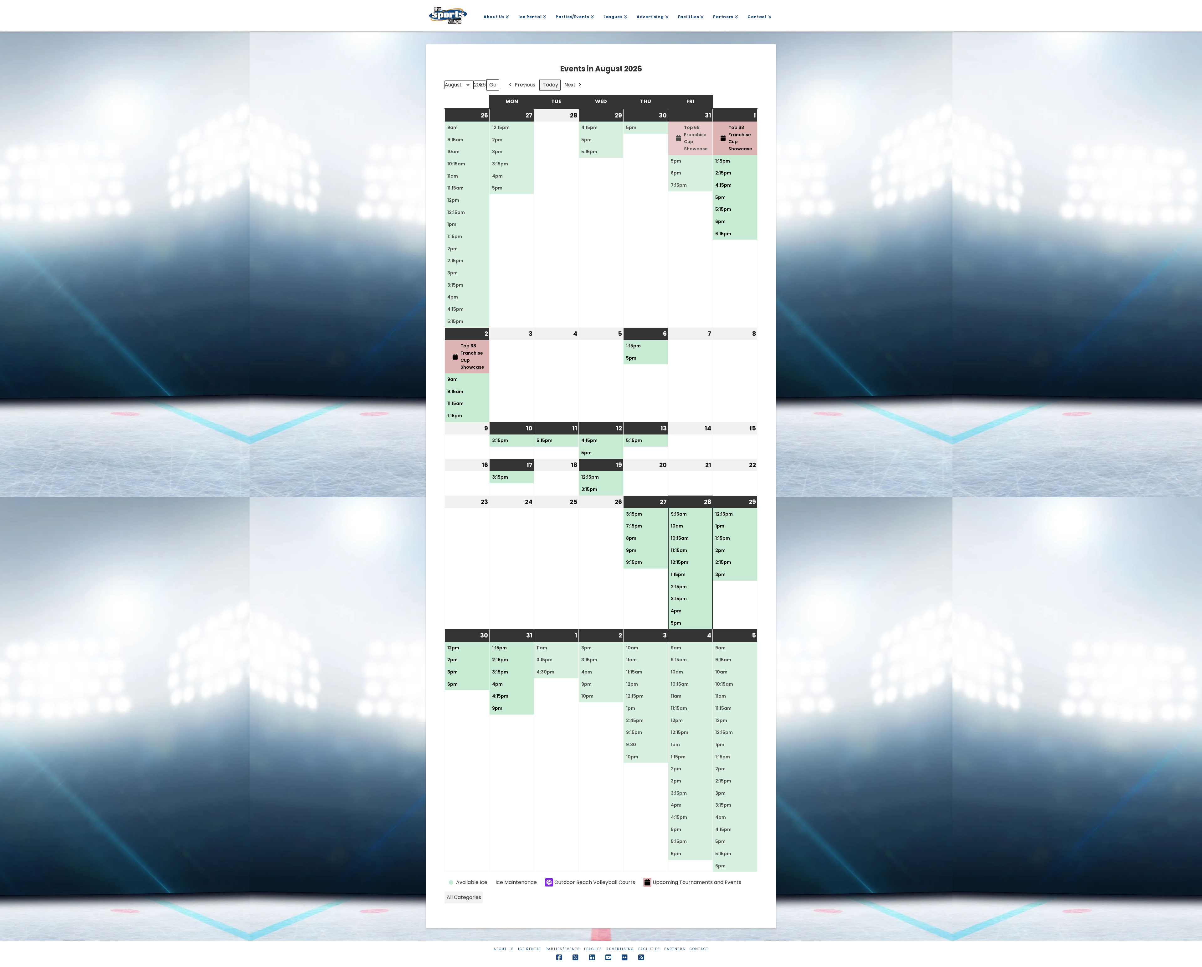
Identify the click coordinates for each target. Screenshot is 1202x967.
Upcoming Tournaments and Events (697, 882)
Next (570, 84)
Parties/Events (563, 949)
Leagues (593, 949)
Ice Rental (530, 949)
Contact (699, 949)
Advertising (620, 949)
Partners (675, 949)
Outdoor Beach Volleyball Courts (594, 882)
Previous (525, 84)
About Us (504, 949)
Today (550, 84)
